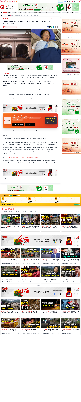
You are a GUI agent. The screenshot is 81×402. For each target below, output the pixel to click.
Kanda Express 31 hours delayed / (29, 272)
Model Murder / (25, 220)
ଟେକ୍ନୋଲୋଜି (51, 12)
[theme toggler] (72, 1)
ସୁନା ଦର (25, 12)
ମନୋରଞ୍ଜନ (58, 12)
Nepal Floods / (45, 272)
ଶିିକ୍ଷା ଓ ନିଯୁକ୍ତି (65, 12)
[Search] (75, 1)
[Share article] (18, 224)
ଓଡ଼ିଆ (65, 1)
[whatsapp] (52, 27)
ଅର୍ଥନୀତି (40, 12)
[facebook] (48, 27)
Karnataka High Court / (6, 253)
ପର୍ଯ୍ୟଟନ (30, 12)
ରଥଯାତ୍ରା (14, 12)
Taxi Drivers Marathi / (66, 220)
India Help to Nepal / (26, 253)
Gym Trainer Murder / (26, 323)
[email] (55, 27)
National (8, 15)
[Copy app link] (57, 27)
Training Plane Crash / (66, 323)
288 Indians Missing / (5, 305)
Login (78, 1)
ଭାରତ (5, 12)
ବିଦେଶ (35, 12)
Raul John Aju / (65, 253)
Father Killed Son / (66, 272)
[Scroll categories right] (80, 12)
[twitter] (50, 27)
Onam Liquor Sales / (46, 305)
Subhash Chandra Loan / (47, 253)
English (69, 1)
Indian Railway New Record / (48, 220)
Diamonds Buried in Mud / (27, 305)
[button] (14, 194)
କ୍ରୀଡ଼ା (45, 12)
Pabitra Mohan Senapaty (10, 26)
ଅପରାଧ (72, 12)
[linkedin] (53, 27)
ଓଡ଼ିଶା (9, 12)
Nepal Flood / (4, 272)
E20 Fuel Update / (5, 220)
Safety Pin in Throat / (66, 305)
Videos (2, 1)
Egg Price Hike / (4, 323)
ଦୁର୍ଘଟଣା (20, 12)
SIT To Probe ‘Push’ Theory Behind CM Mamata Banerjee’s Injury (25, 151)
